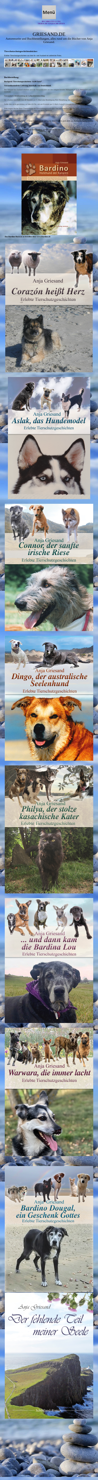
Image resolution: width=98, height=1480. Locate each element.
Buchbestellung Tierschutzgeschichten (51, 22)
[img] (49, 12)
